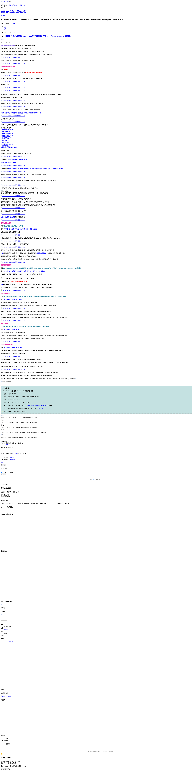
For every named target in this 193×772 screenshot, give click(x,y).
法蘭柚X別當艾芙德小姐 (13, 11)
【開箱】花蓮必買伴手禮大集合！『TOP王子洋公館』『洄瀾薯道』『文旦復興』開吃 (19, 422)
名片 (5, 30)
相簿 (5, 26)
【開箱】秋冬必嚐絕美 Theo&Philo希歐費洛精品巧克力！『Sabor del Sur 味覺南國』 (38, 36)
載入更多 (3, 465)
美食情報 (13, 23)
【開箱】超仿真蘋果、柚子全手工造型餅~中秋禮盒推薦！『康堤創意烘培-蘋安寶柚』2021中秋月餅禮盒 (23, 432)
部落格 (5, 28)
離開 (9, 769)
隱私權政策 (105, 751)
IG (54, 405)
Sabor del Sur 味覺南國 (14, 405)
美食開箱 (12, 459)
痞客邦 (14, 453)
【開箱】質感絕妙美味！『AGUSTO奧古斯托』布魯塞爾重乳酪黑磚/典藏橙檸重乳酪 (19, 417)
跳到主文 (3, 15)
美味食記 (12, 457)
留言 (17, 453)
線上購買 (40, 408)
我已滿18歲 (3, 769)
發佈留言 (3, 474)
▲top (2, 462)
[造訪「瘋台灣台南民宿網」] (6, 696)
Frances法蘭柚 (4, 445)
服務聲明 (111, 751)
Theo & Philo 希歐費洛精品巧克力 (36, 405)
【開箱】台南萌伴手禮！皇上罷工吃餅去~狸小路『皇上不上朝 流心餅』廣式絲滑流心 (19, 427)
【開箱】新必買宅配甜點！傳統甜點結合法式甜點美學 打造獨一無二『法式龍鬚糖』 (19, 437)
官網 (51, 405)
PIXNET (85, 751)
